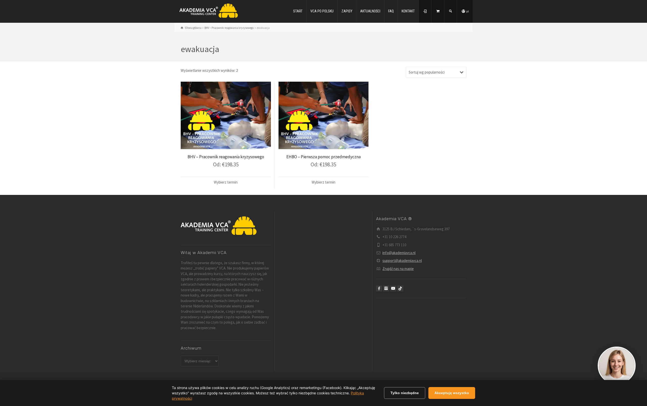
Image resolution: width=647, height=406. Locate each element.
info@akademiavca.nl (398, 252)
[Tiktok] (400, 288)
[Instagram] (386, 288)
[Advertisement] (324, 253)
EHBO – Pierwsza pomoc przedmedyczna (323, 157)
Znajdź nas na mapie (398, 268)
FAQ (391, 11)
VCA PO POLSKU (322, 11)
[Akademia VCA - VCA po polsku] (208, 10)
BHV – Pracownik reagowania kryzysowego (226, 157)
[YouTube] (393, 288)
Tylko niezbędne (404, 393)
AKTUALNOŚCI (370, 11)
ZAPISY (346, 11)
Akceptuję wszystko (451, 393)
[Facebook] (379, 288)
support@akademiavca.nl (402, 260)
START (298, 11)
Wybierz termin (226, 182)
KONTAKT (408, 11)
